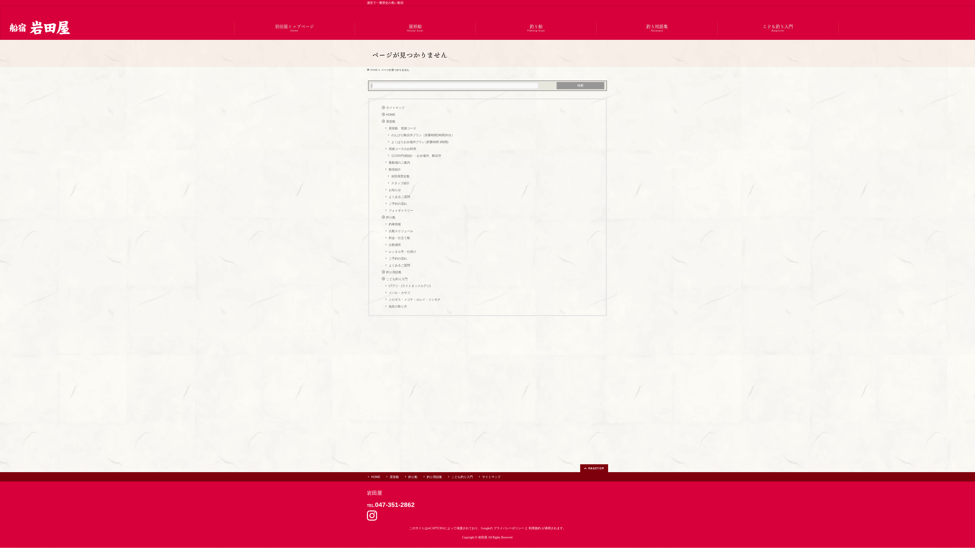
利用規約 (535, 528)
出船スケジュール (401, 231)
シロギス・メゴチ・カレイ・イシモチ (415, 299)
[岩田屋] (39, 28)
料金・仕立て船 (399, 238)
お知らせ (395, 190)
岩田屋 (482, 537)
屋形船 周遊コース (402, 128)
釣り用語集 (393, 272)
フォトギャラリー (401, 210)
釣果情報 (395, 224)
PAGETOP (596, 468)
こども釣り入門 (397, 279)
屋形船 (390, 121)
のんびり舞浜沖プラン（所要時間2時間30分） (422, 135)
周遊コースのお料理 (402, 149)
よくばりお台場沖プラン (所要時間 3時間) (419, 142)
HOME (390, 114)
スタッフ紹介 (400, 183)
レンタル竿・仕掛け (402, 251)
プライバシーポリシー (509, 528)
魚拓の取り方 (398, 306)
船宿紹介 (395, 169)
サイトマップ (395, 108)
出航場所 (395, 245)
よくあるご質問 (399, 197)
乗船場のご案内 (399, 162)
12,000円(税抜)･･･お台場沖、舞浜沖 (416, 156)
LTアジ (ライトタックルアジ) (410, 286)
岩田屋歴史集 (400, 176)
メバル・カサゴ (399, 293)
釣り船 (390, 217)
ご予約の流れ (398, 204)
